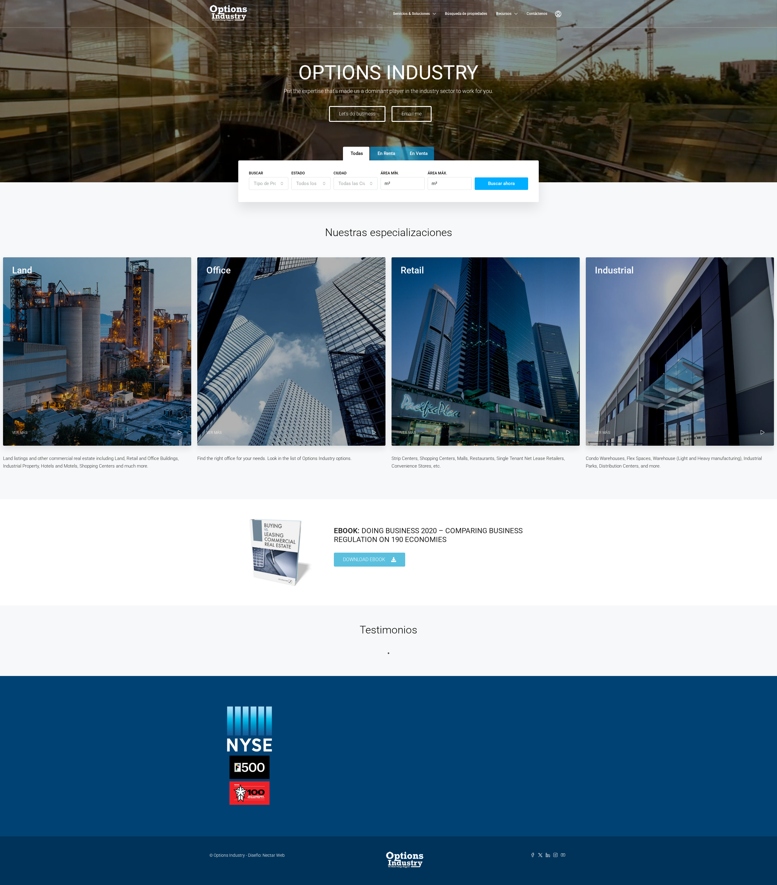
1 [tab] (388, 653)
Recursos (503, 14)
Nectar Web (274, 855)
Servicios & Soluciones (411, 14)
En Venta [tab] (419, 153)
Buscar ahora (501, 183)
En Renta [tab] (386, 153)
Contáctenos (537, 14)
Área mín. (390, 173)
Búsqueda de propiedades (466, 14)
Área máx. (437, 173)
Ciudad (340, 173)
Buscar (256, 173)
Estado (298, 173)
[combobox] (268, 183)
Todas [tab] (357, 153)
